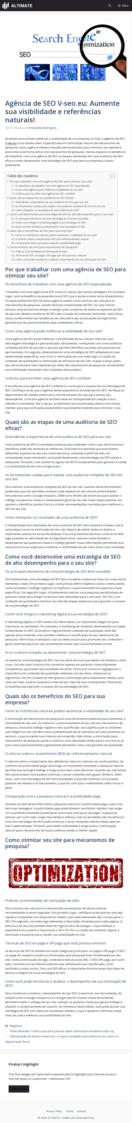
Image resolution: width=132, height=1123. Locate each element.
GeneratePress (85, 1117)
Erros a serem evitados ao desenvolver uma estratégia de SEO (50, 226)
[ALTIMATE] (5, 5)
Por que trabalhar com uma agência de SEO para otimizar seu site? (51, 181)
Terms (70, 1111)
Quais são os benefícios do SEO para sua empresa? (41, 230)
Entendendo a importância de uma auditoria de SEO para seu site (51, 202)
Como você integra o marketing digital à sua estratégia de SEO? (50, 222)
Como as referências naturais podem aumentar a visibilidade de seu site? (56, 235)
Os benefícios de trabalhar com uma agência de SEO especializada (52, 185)
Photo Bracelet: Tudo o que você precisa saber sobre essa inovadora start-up (62, 1031)
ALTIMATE (21, 5)
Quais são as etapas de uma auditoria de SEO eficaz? (42, 198)
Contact (81, 1111)
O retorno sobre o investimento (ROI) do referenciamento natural (52, 239)
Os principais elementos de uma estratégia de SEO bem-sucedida (51, 218)
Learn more (19, 1089)
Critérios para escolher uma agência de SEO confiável (45, 193)
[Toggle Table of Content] (110, 176)
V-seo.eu (11, 143)
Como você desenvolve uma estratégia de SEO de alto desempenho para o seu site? (62, 214)
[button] (109, 5)
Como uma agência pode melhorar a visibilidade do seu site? (49, 189)
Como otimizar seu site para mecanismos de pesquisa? (44, 247)
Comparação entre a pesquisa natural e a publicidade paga (48, 243)
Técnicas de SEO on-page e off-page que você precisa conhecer (51, 255)
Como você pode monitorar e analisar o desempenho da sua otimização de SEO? (60, 259)
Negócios (16, 1026)
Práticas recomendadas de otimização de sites (41, 251)
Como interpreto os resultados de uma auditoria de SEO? (47, 210)
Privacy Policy (54, 1111)
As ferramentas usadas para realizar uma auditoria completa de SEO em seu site (60, 206)
